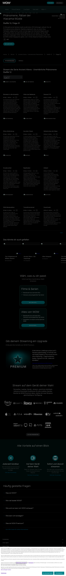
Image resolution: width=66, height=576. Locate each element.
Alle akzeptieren (59, 573)
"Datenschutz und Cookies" (21, 562)
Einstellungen (3, 573)
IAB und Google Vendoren (6, 569)
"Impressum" (31, 562)
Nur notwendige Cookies (47, 573)
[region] (33, 561)
